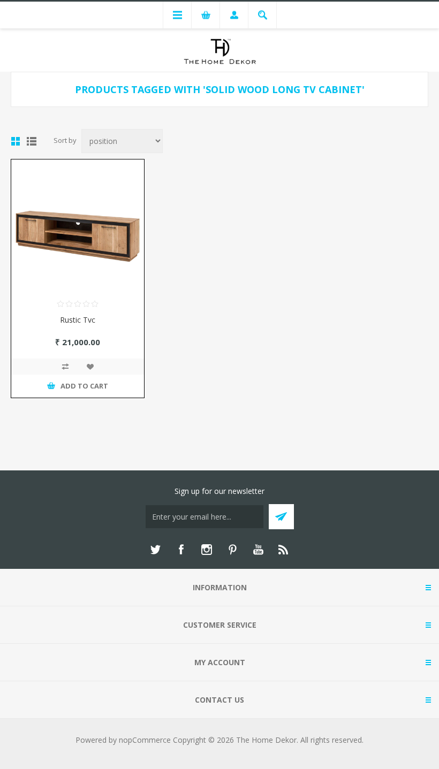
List (31, 141)
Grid (15, 141)
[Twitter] (155, 549)
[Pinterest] (232, 549)
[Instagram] (206, 549)
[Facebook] (181, 549)
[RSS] (283, 549)
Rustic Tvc (77, 320)
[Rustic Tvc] (77, 225)
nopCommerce (145, 740)
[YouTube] (258, 549)
